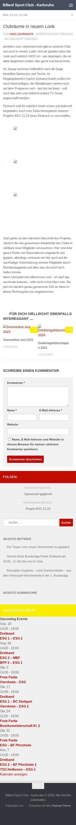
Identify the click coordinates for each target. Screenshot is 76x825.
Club (23, 15)
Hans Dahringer (21, 34)
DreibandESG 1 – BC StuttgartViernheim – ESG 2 (16, 701)
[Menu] (71, 5)
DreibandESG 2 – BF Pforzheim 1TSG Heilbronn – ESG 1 (18, 764)
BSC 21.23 (10, 15)
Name (12, 410)
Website (12, 424)
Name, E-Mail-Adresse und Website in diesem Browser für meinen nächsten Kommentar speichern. (35, 444)
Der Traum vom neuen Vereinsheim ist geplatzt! (38, 547)
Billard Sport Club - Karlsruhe (28, 5)
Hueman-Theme (61, 805)
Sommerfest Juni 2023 (18, 339)
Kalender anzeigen (13, 774)
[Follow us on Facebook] (70, 476)
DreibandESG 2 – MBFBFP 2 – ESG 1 (11, 657)
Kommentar (16, 382)
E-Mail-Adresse (50, 410)
